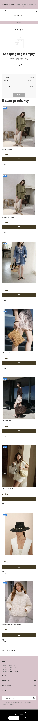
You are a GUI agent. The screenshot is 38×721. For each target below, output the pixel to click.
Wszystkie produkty (8, 650)
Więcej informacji (25, 718)
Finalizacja (19, 94)
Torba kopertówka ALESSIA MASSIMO (10, 353)
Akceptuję (14, 718)
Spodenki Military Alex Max (8, 217)
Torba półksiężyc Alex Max (8, 489)
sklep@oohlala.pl (15, 671)
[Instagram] (6, 675)
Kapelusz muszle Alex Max (8, 556)
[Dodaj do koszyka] (19, 159)
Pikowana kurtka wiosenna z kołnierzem (11, 624)
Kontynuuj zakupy (19, 65)
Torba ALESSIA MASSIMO (7, 421)
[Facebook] (3, 675)
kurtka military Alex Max (7, 149)
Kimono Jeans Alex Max (7, 285)
